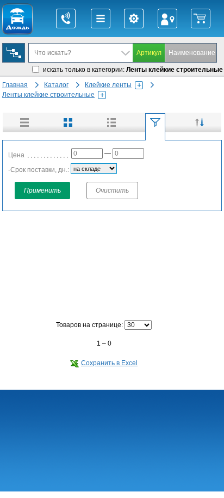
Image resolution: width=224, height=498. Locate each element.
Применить (42, 190)
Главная (15, 85)
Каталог (56, 85)
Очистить (112, 190)
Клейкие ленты (108, 85)
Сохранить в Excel (109, 363)
